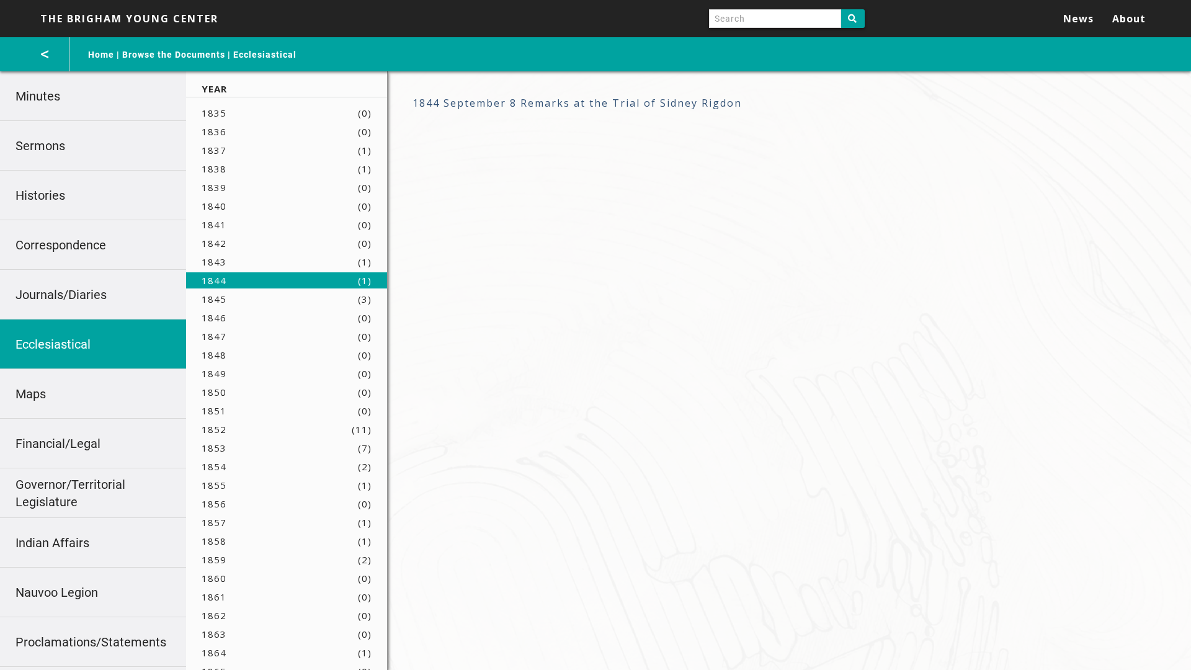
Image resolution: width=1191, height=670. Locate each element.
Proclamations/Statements (91, 642)
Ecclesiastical (265, 55)
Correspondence (61, 245)
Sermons (40, 145)
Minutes (38, 96)
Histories (40, 195)
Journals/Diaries (61, 294)
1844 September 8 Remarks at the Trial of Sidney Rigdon (577, 103)
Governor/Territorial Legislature (70, 493)
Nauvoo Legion (57, 592)
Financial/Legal (58, 443)
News (1078, 18)
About (1129, 18)
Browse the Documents (173, 55)
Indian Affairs (52, 542)
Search (853, 18)
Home (101, 55)
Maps (31, 393)
